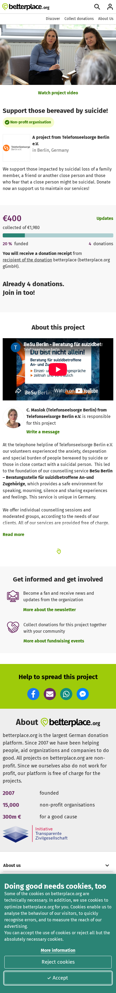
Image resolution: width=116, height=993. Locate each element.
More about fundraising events (53, 640)
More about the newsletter (49, 609)
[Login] (110, 7)
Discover (53, 18)
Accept (60, 978)
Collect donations (79, 18)
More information (58, 950)
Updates (105, 218)
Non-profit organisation (30, 122)
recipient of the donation (27, 259)
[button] (33, 694)
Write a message (43, 431)
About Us (105, 18)
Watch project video (58, 92)
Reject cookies (58, 962)
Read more (13, 534)
